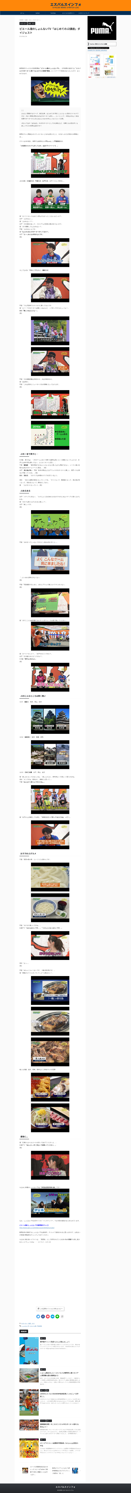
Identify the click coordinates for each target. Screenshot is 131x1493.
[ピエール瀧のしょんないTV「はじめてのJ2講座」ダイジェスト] (52, 1316)
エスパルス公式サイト (68, 13)
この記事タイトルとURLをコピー (51, 1309)
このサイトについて (83, 13)
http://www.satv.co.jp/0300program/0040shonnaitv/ (36, 1228)
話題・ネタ (31, 1323)
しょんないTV (25, 1326)
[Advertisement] (50, 51)
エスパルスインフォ (65, 1487)
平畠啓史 (39, 1326)
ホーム (22, 13)
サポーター (24, 1323)
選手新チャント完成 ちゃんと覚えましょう (55, 1342)
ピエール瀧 (33, 1326)
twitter (38, 13)
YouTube (53, 13)
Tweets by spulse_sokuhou (97, 50)
